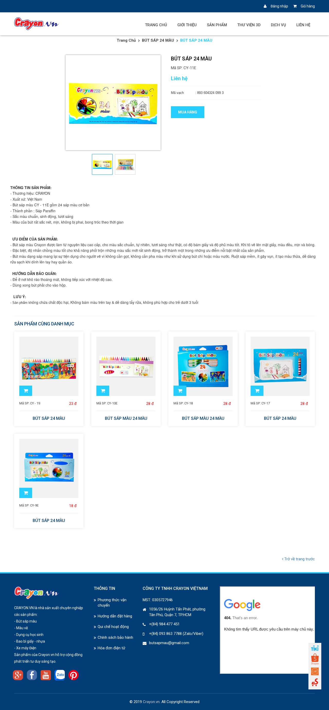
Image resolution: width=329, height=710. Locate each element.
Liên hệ (303, 25)
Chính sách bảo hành (115, 637)
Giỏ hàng (308, 6)
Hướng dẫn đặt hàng (115, 616)
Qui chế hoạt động (113, 626)
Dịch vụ (278, 25)
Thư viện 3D (249, 25)
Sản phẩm (217, 25)
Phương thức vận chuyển (112, 603)
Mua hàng (187, 112)
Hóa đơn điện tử (111, 648)
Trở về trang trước (299, 559)
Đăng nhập (279, 6)
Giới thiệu (187, 25)
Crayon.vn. (151, 701)
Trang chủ (156, 25)
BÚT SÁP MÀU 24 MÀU (126, 418)
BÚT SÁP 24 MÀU (158, 40)
